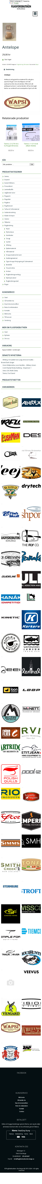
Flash (8, 229)
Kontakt (7, 310)
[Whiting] (22, 1020)
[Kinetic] (2, 609)
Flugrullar (7, 199)
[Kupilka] (2, 632)
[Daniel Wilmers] (22, 445)
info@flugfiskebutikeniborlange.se (24, 1159)
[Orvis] (22, 726)
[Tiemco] (22, 926)
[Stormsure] (2, 880)
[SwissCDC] (22, 903)
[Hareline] (22, 591)
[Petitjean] (22, 742)
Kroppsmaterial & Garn (14, 255)
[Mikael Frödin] (2, 726)
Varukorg (7, 320)
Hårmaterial (27, 64)
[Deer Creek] (22, 464)
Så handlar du (9, 301)
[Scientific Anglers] (22, 786)
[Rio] (2, 786)
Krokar (8, 271)
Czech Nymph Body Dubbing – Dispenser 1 (17, 368)
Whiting (8, 245)
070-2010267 (25, 1156)
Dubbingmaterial (11, 258)
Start (6, 297)
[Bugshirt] (22, 415)
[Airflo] (2, 415)
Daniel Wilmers (9, 183)
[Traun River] (2, 948)
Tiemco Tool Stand (9, 373)
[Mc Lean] (2, 702)
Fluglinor (7, 203)
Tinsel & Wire (10, 268)
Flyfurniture (10, 232)
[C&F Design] (22, 431)
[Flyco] (22, 526)
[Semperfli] (22, 810)
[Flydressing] (2, 550)
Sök (32, 164)
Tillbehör (7, 222)
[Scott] (2, 810)
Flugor (6, 284)
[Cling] (2, 445)
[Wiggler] (2, 1042)
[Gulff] (22, 570)
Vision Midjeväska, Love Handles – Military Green (19, 365)
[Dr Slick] (2, 483)
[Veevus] (22, 969)
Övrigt (8, 238)
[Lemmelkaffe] (22, 656)
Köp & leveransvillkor (11, 304)
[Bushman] (2, 431)
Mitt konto (7, 314)
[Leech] (2, 656)
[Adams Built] (2, 391)
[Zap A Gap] (22, 1042)
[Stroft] (22, 880)
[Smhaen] (22, 833)
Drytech (7, 180)
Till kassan (8, 317)
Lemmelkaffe (8, 189)
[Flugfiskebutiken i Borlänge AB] (2, 526)
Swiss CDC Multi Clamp (10, 371)
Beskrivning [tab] (10, 69)
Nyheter (7, 335)
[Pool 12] (22, 763)
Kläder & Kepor (9, 216)
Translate (16, 3)
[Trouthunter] (22, 948)
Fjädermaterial (11, 248)
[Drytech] (22, 483)
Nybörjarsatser (11, 278)
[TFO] (2, 926)
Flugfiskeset (8, 206)
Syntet (8, 242)
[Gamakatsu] (22, 550)
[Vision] (22, 997)
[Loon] (2, 679)
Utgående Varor (9, 193)
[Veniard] (2, 997)
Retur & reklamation (11, 307)
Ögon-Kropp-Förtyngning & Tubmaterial (19, 261)
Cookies (21, 1111)
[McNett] (22, 702)
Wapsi (37, 64)
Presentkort (8, 186)
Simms (6, 176)
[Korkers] (22, 609)
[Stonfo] (22, 857)
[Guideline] (2, 570)
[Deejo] (2, 464)
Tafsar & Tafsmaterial (11, 209)
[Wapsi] (2, 1020)
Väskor (6, 219)
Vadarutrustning (9, 212)
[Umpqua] (2, 969)
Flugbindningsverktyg (13, 274)
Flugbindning (20, 64)
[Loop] (22, 679)
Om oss (7, 338)
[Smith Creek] (2, 857)
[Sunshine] (2, 903)
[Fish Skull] (2, 503)
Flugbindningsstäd (12, 281)
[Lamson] (22, 632)
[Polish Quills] (2, 763)
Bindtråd (9, 265)
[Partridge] (2, 742)
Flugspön (7, 196)
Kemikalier (9, 235)
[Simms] (2, 833)
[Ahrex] (22, 391)
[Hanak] (2, 591)
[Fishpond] (22, 503)
